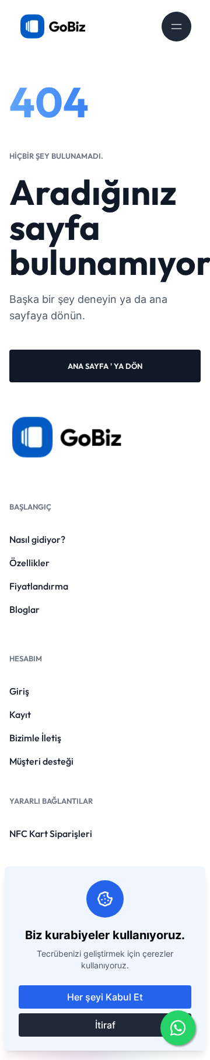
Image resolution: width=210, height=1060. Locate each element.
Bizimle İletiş (35, 738)
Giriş (19, 691)
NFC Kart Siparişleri (50, 833)
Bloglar (24, 609)
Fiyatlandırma (38, 586)
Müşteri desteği (41, 761)
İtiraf (105, 1025)
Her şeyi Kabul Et (105, 997)
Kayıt (20, 714)
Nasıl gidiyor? (37, 539)
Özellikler (29, 563)
